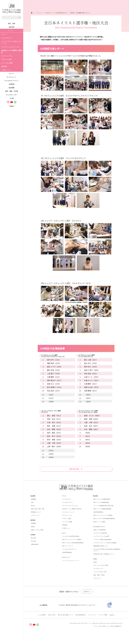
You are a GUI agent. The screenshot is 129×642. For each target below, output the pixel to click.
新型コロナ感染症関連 (100, 530)
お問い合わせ (52, 615)
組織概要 (33, 499)
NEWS (95, 562)
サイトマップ (92, 615)
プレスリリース (35, 515)
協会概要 (11, 88)
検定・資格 (11, 23)
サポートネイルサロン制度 (101, 565)
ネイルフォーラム (6, 56)
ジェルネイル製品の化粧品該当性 (103, 539)
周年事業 (4, 66)
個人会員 (33, 538)
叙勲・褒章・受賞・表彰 (37, 509)
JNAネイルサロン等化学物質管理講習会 (73, 543)
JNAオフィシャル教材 (99, 522)
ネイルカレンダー (11, 95)
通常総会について (36, 512)
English (11, 106)
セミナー (11, 73)
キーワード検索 (102, 615)
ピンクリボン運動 (6, 63)
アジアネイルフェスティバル (10, 47)
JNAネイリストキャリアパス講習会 (71, 539)
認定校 (33, 526)
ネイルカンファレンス (68, 512)
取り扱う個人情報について (65, 615)
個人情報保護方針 (81, 615)
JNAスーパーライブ (67, 546)
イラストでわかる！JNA (100, 572)
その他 (11, 98)
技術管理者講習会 (67, 552)
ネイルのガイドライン (12, 80)
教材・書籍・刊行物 (11, 91)
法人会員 (33, 541)
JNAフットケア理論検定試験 (101, 502)
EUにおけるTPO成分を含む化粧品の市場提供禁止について (107, 550)
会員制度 (11, 84)
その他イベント (6, 70)
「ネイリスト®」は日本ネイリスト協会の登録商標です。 (108, 626)
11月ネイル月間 (6, 59)
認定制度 (11, 27)
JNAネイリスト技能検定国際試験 (102, 509)
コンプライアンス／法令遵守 (101, 536)
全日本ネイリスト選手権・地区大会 (72, 509)
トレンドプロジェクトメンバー (70, 560)
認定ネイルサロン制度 (37, 530)
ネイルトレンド (12, 77)
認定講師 (33, 523)
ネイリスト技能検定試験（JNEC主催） (104, 505)
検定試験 (95, 496)
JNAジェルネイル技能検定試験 (102, 499)
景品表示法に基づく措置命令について (104, 554)
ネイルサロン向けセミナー (69, 549)
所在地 (33, 505)
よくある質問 (42, 615)
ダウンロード (97, 578)
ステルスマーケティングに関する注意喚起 (105, 543)
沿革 (32, 502)
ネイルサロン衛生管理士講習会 (70, 536)
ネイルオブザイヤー (67, 502)
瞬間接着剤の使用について (101, 546)
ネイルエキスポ (6, 38)
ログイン (87, 591)
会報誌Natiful (34, 544)
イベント (4, 34)
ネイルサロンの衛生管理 (100, 533)
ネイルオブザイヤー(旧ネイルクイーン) (11, 42)
